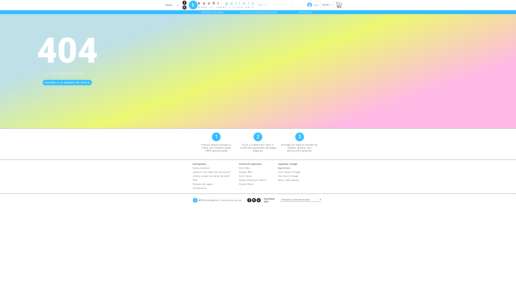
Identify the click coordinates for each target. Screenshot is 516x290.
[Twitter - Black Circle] (259, 200)
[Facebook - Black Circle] (184, 3)
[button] (327, 5)
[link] (339, 5)
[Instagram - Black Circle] (184, 7)
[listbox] (327, 5)
